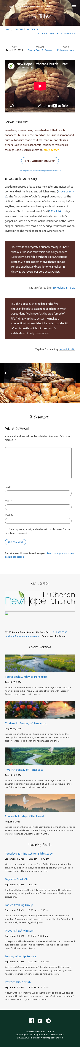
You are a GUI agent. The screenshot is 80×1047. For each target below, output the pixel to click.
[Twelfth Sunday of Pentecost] (40, 763)
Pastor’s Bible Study (18, 982)
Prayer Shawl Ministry (19, 930)
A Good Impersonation (42, 374)
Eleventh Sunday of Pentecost (24, 816)
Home (8, 29)
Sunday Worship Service (20, 956)
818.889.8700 (60, 632)
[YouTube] (40, 1021)
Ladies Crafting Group (19, 905)
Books (41, 33)
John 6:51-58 (67, 349)
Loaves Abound (38, 394)
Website (9, 515)
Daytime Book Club (17, 879)
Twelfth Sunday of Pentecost (24, 769)
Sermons (18, 29)
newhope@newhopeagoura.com (22, 636)
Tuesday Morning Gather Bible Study (29, 853)
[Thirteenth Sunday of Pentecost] (40, 716)
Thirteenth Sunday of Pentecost (26, 723)
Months (68, 33)
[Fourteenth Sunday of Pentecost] (40, 670)
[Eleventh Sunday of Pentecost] (40, 809)
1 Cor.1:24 (55, 211)
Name (8, 487)
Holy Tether (32, 29)
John (71, 50)
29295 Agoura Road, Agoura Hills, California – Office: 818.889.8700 (27, 6)
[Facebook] (31, 1021)
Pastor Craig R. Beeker (40, 50)
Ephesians (62, 50)
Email (8, 501)
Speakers (54, 33)
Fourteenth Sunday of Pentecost (26, 676)
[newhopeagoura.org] (48, 1021)
